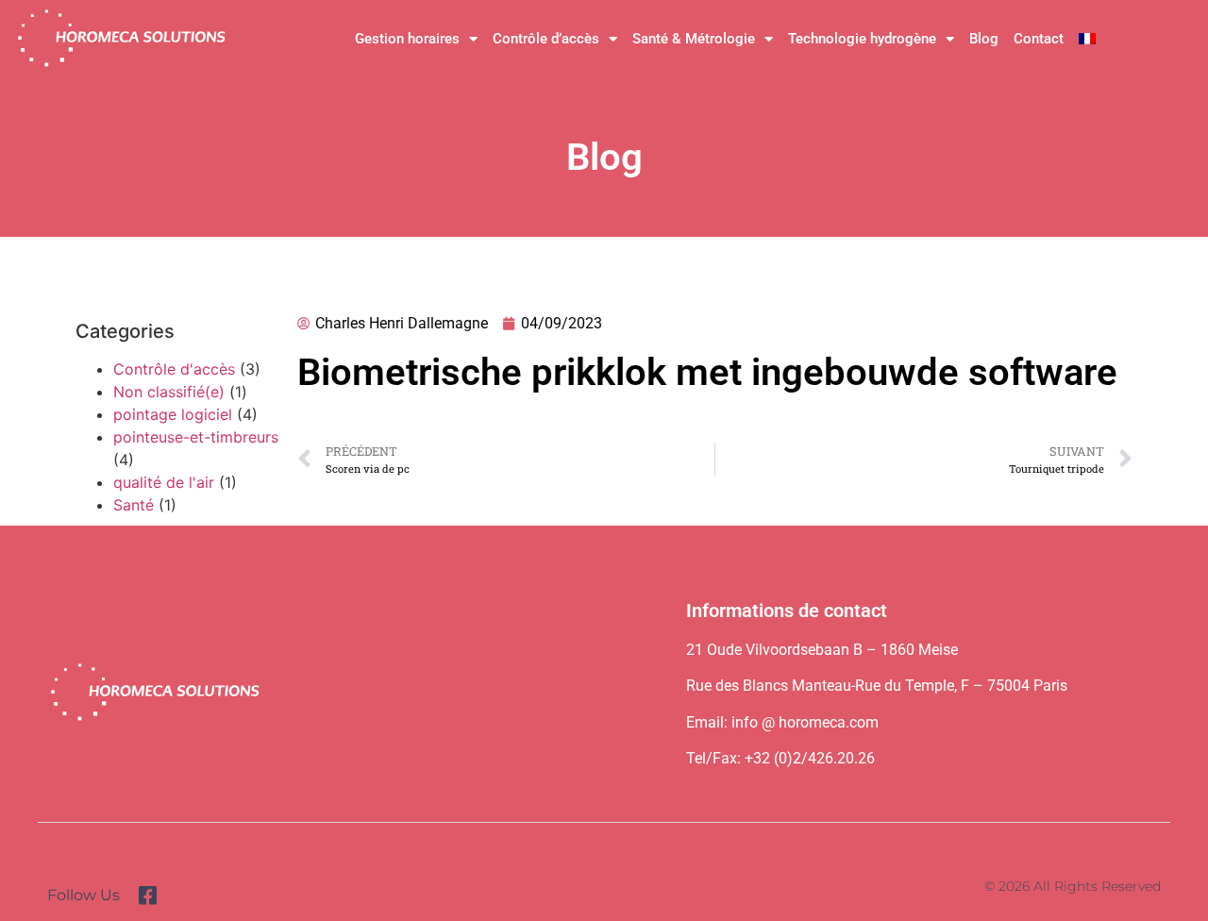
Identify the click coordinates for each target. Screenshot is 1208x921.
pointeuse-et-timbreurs (195, 436)
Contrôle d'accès (174, 369)
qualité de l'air (163, 482)
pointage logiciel (172, 414)
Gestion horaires (407, 38)
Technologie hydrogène (862, 38)
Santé (133, 504)
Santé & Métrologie (693, 38)
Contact (1039, 38)
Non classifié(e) (169, 391)
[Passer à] (1087, 38)
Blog (983, 38)
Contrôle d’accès (546, 38)
